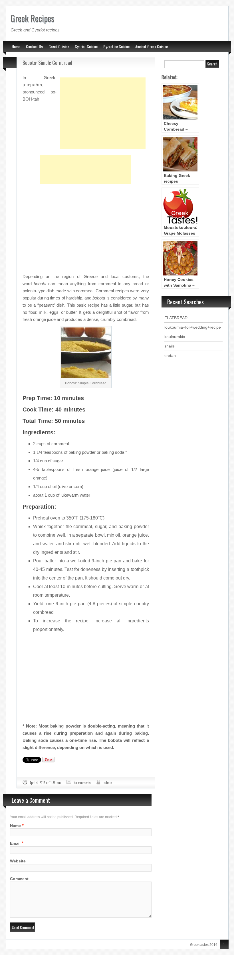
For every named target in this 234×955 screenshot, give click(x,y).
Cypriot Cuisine (86, 46)
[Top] (224, 945)
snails (169, 346)
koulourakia (174, 336)
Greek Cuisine (59, 46)
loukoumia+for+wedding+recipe (192, 327)
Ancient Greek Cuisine (151, 46)
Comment (19, 878)
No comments (82, 782)
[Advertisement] (103, 98)
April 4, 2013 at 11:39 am (45, 782)
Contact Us (34, 46)
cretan (170, 355)
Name (15, 825)
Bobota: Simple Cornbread (47, 62)
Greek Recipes (32, 18)
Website (18, 861)
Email (15, 843)
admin (108, 782)
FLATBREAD (175, 317)
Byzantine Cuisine (116, 46)
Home (16, 46)
